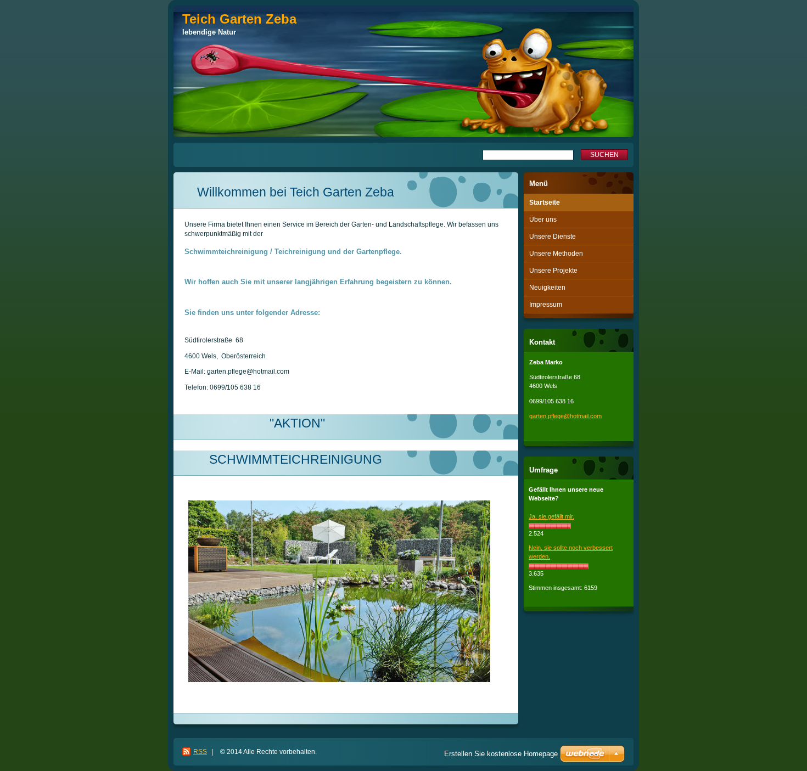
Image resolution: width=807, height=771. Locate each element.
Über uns (543, 219)
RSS (200, 752)
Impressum (545, 304)
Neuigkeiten (547, 287)
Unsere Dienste (552, 236)
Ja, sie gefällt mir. (551, 516)
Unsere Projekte (553, 270)
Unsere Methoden (556, 253)
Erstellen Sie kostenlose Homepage (501, 754)
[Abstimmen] (550, 526)
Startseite (544, 202)
